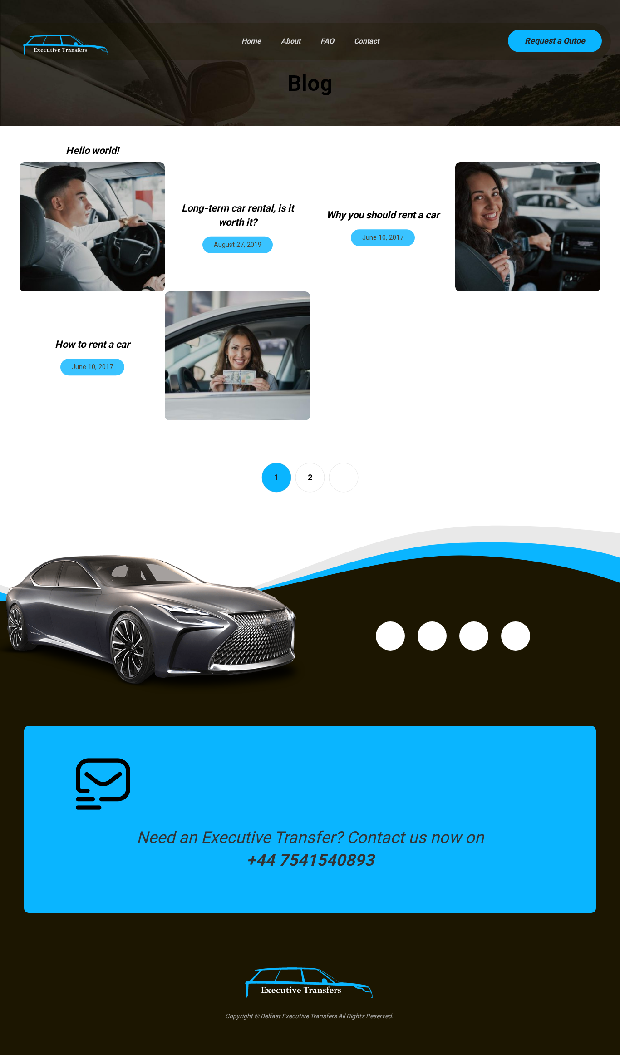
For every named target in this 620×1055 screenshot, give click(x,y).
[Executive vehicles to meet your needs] (66, 44)
